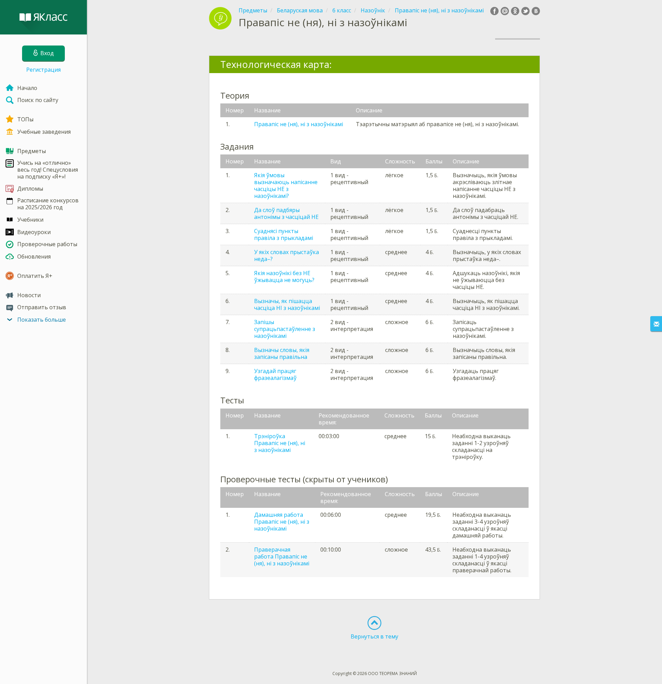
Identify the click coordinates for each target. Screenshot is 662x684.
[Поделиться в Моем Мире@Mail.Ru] (505, 11)
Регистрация (43, 69)
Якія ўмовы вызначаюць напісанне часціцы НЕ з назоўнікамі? (286, 185)
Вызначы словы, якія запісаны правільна (281, 353)
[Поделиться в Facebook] (494, 11)
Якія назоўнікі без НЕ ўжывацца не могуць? (284, 276)
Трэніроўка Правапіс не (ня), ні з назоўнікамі (279, 443)
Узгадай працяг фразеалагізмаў (275, 374)
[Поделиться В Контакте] (536, 11)
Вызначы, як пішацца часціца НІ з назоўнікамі (287, 304)
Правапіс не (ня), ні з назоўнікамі (298, 124)
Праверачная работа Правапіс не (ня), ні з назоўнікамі (281, 556)
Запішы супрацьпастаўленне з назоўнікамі (284, 329)
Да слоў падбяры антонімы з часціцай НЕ (286, 213)
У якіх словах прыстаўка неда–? (286, 255)
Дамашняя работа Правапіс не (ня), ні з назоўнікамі (281, 521)
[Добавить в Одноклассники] (515, 11)
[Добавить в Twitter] (525, 11)
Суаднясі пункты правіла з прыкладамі (283, 234)
